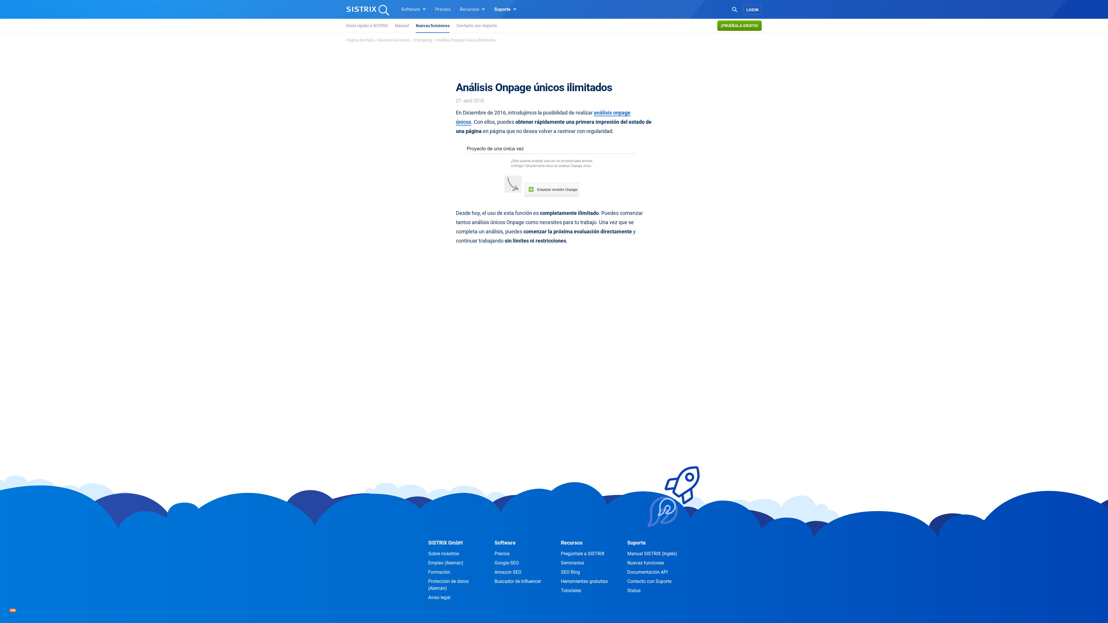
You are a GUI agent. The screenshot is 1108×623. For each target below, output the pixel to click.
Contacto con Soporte (476, 25)
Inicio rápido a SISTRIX (367, 25)
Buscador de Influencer (518, 581)
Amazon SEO (508, 572)
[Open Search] (735, 9)
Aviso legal (439, 597)
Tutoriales (571, 590)
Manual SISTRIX (652, 553)
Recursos (470, 9)
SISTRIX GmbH (445, 543)
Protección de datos (448, 585)
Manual (402, 25)
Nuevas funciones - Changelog (405, 40)
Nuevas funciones (433, 25)
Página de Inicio (360, 40)
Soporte (503, 9)
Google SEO (507, 563)
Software (411, 9)
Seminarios (572, 563)
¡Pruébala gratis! (739, 25)
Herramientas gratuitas (584, 581)
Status (634, 590)
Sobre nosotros (443, 553)
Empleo (445, 563)
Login (752, 9)
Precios (443, 9)
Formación (439, 572)
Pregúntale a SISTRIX (582, 553)
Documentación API (647, 572)
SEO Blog (570, 572)
